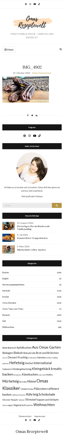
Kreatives (17, 375)
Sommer (21, 400)
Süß (4, 321)
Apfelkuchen (24, 347)
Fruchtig (23, 357)
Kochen (5, 297)
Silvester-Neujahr (10, 400)
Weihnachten (8, 327)
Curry (4, 358)
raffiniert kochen (19, 395)
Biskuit (18, 352)
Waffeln (29, 405)
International (43, 363)
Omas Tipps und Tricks (12, 309)
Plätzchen (40, 388)
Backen (5, 272)
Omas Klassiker (9, 303)
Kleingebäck (41, 369)
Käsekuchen (30, 374)
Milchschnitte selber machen (31, 249)
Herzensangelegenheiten (13, 284)
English (5, 278)
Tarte (4, 405)
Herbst (29, 363)
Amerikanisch (9, 347)
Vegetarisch (19, 405)
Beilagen (7, 352)
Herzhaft (6, 290)
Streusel (30, 399)
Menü (10, 49)
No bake (23, 381)
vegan (10, 405)
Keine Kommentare (41, 73)
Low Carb (42, 375)
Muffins (49, 375)
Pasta (30, 389)
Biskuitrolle (29, 353)
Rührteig (32, 394)
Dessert (13, 357)
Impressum (39, 416)
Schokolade (47, 394)
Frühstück (32, 358)
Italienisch (7, 369)
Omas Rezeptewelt (32, 431)
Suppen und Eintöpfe (48, 399)
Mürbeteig (10, 381)
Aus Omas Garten (46, 347)
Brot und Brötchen (47, 352)
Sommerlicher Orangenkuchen (32, 238)
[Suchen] (57, 205)
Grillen (49, 358)
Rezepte (6, 315)
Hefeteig (16, 362)
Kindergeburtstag (22, 368)
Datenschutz (25, 416)
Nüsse (31, 381)
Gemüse (41, 357)
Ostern (24, 388)
